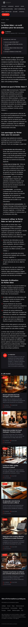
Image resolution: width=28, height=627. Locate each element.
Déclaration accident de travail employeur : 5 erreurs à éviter (12, 431)
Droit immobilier (6, 11)
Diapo (22, 6)
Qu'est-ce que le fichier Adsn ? (12, 42)
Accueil (4, 6)
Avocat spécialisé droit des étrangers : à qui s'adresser (11, 395)
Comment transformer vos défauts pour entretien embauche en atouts (14, 573)
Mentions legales (16, 610)
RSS (22, 610)
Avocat (17, 6)
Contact (5, 14)
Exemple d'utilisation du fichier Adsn (13, 51)
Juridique (11, 6)
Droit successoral (7, 8)
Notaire (15, 11)
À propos (21, 11)
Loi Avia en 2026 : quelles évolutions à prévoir (10, 466)
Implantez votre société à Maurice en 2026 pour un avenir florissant (13, 537)
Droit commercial (20, 8)
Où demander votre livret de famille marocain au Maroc (11, 502)
